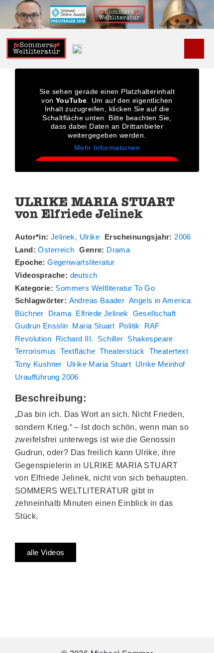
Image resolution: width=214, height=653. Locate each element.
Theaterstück (122, 351)
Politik (129, 326)
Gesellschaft (154, 313)
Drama (118, 249)
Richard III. (75, 338)
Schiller (110, 338)
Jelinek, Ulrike (75, 237)
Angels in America (160, 300)
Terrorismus (35, 351)
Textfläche (77, 351)
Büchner (29, 313)
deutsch (84, 275)
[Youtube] (194, 49)
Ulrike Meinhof (160, 364)
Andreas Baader (97, 300)
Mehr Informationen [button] (107, 148)
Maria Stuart (93, 326)
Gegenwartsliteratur (81, 262)
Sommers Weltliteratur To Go (105, 288)
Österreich (56, 249)
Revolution (33, 338)
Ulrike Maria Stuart (99, 364)
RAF (152, 326)
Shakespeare (150, 338)
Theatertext (168, 351)
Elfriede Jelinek (102, 313)
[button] (177, 49)
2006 (182, 237)
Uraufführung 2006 (47, 377)
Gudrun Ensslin (41, 326)
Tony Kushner (38, 364)
